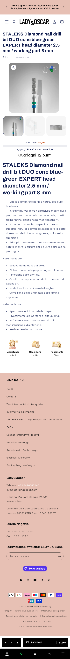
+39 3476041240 (28, 485)
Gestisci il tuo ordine (18, 458)
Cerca (10, 389)
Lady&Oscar (33, 607)
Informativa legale (31, 621)
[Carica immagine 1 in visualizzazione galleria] (13, 126)
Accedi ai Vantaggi (17, 442)
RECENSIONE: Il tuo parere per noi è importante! (35, 419)
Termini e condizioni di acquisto (24, 404)
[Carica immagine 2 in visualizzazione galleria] (35, 126)
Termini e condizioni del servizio (21, 616)
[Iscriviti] (59, 556)
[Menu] (63, 654)
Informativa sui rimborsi (20, 412)
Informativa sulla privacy (53, 611)
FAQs (10, 427)
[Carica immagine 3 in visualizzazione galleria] (56, 126)
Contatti (11, 396)
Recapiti (47, 621)
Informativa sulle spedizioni (53, 616)
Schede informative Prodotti (23, 435)
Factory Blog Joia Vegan (21, 465)
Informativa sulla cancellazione (36, 626)
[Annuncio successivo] (63, 7)
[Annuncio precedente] (6, 7)
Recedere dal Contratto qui (22, 450)
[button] (7, 22)
